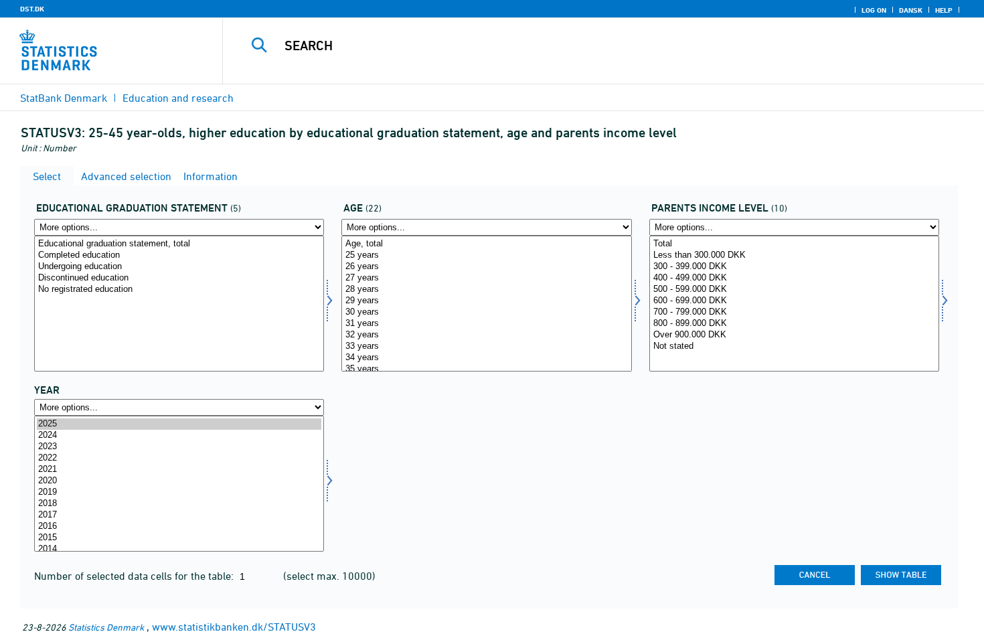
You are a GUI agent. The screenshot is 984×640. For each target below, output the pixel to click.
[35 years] (486, 369)
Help (944, 10)
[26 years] (486, 266)
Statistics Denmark (106, 627)
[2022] (179, 458)
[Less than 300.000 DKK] (794, 255)
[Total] (794, 244)
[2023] (179, 447)
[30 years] (486, 312)
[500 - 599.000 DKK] (794, 289)
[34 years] (486, 358)
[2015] (179, 538)
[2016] (179, 526)
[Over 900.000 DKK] (794, 335)
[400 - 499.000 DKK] (794, 278)
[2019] (179, 492)
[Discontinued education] (179, 278)
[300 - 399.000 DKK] (794, 266)
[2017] (179, 515)
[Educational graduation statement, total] (179, 244)
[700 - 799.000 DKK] (794, 312)
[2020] (179, 481)
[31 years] (486, 323)
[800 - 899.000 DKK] (794, 323)
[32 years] (486, 335)
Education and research (178, 98)
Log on (874, 10)
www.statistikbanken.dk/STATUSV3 (234, 627)
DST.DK (32, 8)
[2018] (179, 503)
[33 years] (486, 346)
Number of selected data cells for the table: (135, 576)
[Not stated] (794, 346)
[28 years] (486, 289)
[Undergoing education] (179, 266)
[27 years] (486, 278)
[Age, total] (486, 244)
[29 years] (486, 301)
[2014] (179, 549)
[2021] (179, 469)
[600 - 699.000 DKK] (794, 301)
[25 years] (486, 255)
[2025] (179, 424)
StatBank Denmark (63, 98)
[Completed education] (179, 255)
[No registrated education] (179, 289)
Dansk (910, 10)
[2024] (179, 435)
